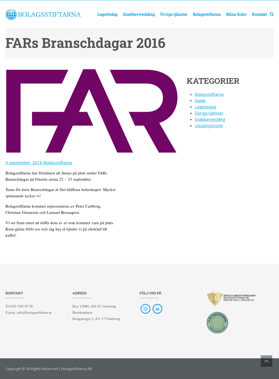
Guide (200, 100)
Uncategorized (209, 125)
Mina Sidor (236, 14)
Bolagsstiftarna (207, 14)
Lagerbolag (107, 14)
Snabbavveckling (139, 14)
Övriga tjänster (173, 14)
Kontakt (259, 14)
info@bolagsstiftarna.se (34, 312)
